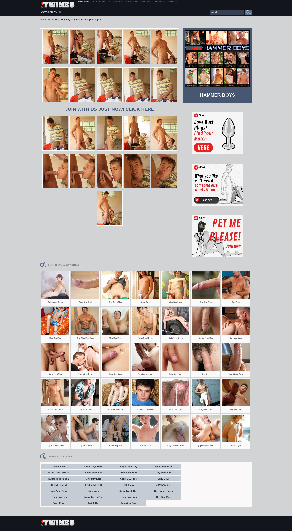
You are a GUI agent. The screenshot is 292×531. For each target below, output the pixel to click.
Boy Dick (93, 491)
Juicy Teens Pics (93, 497)
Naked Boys (159, 2)
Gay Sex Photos (116, 2)
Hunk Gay (128, 484)
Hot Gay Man (163, 497)
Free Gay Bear (128, 472)
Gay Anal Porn (58, 491)
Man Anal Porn (163, 466)
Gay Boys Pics (132, 2)
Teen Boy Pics (128, 497)
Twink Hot (93, 503)
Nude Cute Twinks (58, 472)
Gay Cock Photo (163, 491)
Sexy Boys (163, 478)
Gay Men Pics (163, 472)
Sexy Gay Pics (128, 478)
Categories (49, 12)
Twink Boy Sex (58, 497)
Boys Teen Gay (128, 466)
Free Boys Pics (93, 484)
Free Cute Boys (58, 484)
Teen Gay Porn (99, 2)
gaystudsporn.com (58, 478)
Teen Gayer (58, 466)
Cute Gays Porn (93, 466)
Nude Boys (146, 2)
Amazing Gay (128, 503)
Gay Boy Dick (93, 478)
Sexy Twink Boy (128, 491)
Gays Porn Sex (93, 472)
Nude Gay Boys (57, 5)
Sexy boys (172, 2)
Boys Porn (59, 503)
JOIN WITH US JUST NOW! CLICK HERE (109, 109)
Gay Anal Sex (163, 484)
